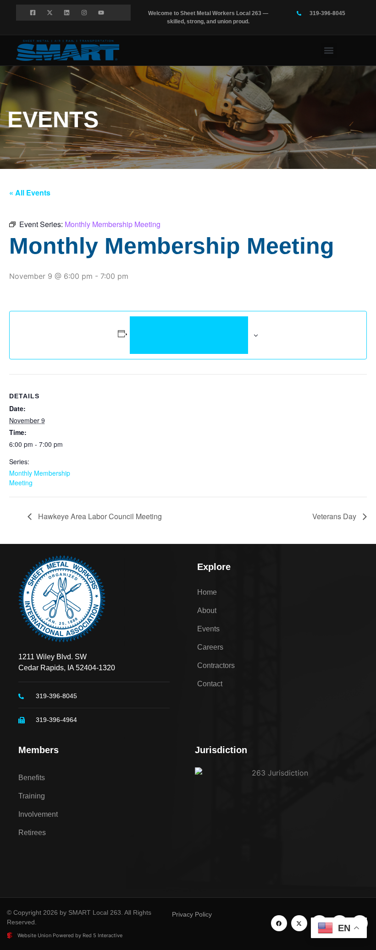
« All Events (29, 192)
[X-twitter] (50, 12)
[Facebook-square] (33, 12)
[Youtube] (101, 12)
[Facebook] (279, 923)
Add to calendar (189, 335)
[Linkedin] (67, 12)
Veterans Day (335, 516)
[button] (329, 50)
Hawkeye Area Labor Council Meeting (99, 516)
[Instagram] (84, 12)
